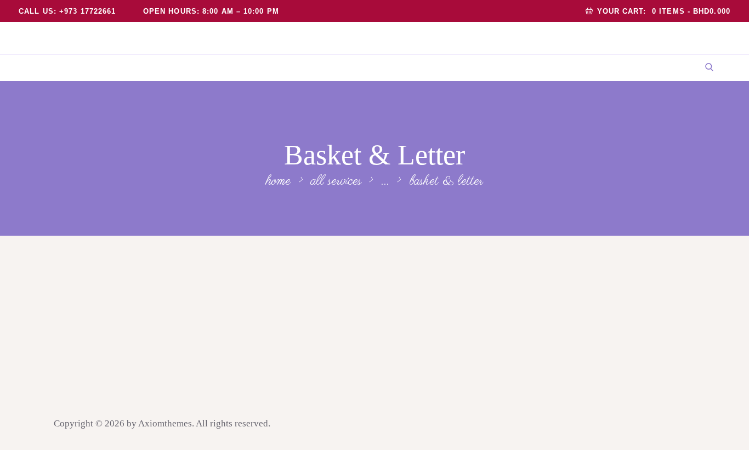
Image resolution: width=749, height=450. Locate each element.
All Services (336, 181)
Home (278, 181)
